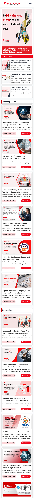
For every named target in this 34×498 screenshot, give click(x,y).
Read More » (25, 133)
